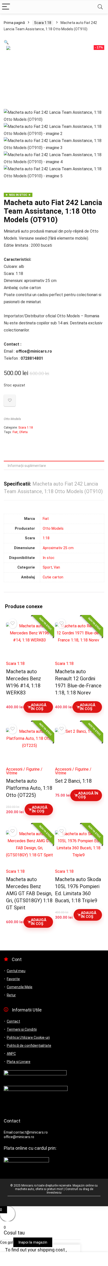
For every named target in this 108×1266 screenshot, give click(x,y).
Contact (13, 1021)
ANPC (11, 1054)
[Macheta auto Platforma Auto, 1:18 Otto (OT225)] (29, 745)
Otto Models (12, 419)
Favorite (13, 979)
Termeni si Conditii (22, 1029)
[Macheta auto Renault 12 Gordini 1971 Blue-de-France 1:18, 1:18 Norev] (78, 640)
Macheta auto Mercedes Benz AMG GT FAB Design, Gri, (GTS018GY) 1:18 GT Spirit (29, 893)
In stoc (49, 558)
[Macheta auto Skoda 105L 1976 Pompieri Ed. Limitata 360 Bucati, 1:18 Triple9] (78, 848)
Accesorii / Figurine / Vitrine (24, 771)
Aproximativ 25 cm (58, 548)
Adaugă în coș (38, 707)
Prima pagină (14, 23)
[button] (6, 42)
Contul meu (16, 971)
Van (57, 567)
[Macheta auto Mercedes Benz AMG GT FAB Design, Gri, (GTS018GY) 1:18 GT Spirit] (29, 848)
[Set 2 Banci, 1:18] (78, 745)
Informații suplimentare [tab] (27, 466)
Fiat (15, 432)
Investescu (54, 1192)
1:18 (46, 538)
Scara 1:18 (42, 23)
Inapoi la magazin (32, 1242)
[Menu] (6, 7)
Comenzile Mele (19, 987)
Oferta (23, 432)
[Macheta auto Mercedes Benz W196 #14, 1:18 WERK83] (29, 640)
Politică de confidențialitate (29, 1046)
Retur (11, 995)
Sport (47, 567)
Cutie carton (53, 577)
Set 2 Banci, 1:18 (73, 781)
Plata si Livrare (18, 1062)
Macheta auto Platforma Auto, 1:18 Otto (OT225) (29, 788)
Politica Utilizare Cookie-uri (28, 1037)
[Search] (100, 7)
